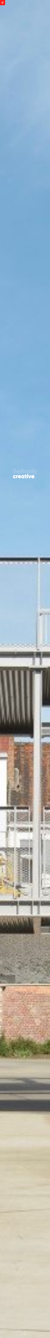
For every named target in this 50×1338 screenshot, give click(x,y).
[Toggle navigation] (2, 2)
